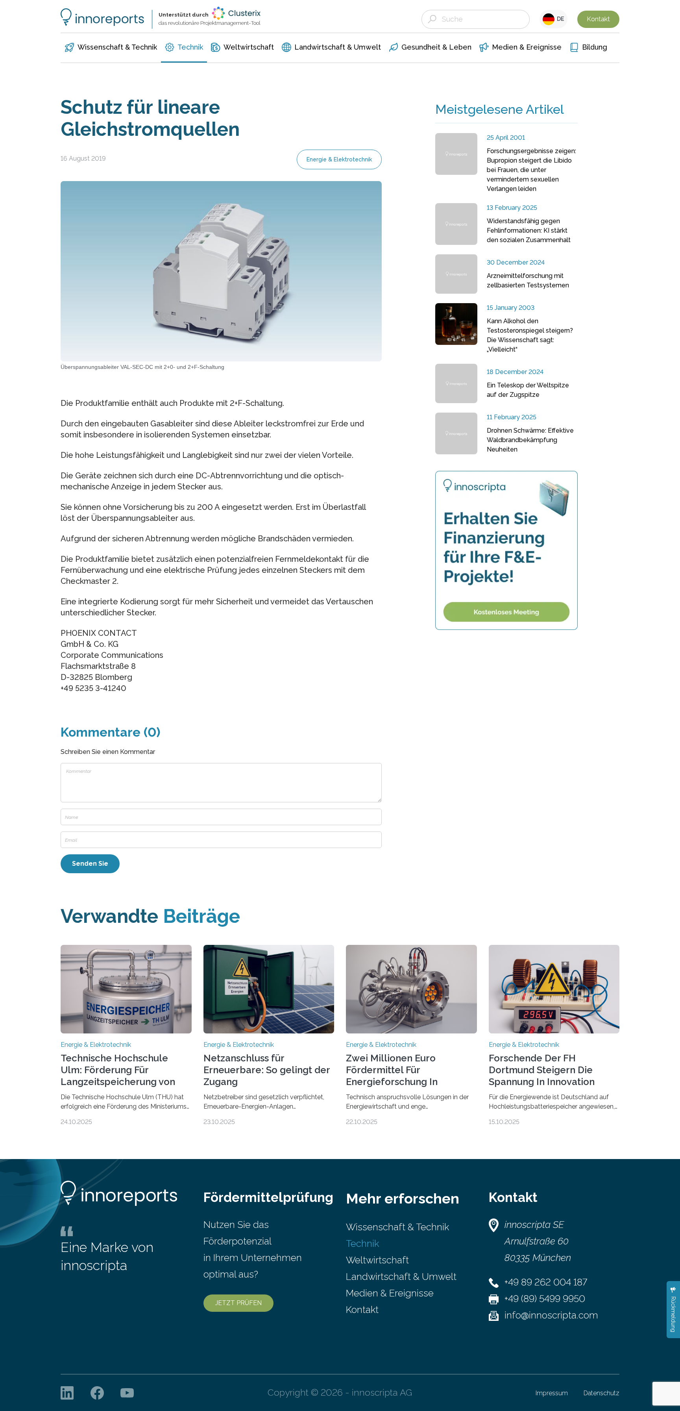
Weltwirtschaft (377, 1260)
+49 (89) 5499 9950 (544, 1298)
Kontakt (598, 19)
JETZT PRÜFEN (238, 1303)
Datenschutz (601, 1393)
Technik (362, 1243)
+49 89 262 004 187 (545, 1282)
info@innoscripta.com (551, 1315)
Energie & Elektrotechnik (339, 159)
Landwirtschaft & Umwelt (401, 1276)
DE (559, 19)
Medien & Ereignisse (390, 1293)
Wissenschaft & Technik (397, 1227)
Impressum (552, 1393)
